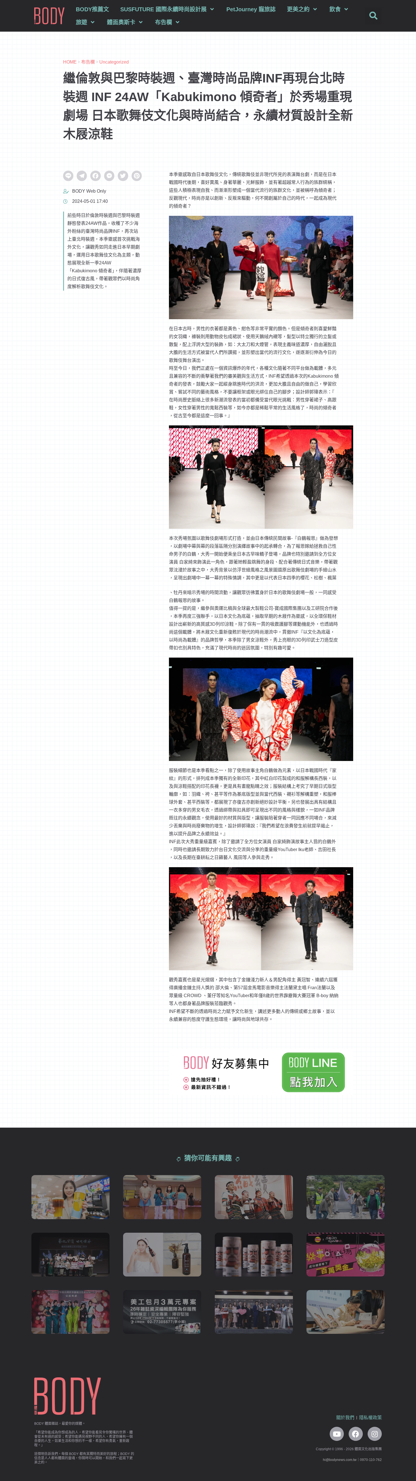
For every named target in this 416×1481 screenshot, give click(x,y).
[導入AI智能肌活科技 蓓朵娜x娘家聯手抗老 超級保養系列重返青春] (254, 1312)
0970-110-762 (371, 1460)
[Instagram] (375, 1434)
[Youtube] (337, 1434)
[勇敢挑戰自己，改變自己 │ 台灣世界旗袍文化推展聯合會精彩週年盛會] (70, 1312)
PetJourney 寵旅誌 (251, 9)
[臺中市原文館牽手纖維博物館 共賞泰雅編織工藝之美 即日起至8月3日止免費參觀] (254, 1197)
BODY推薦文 (92, 9)
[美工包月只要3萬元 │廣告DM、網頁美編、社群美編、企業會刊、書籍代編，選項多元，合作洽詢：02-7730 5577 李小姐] (162, 1312)
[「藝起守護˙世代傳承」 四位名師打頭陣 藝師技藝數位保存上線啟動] (70, 1254)
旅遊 (81, 22)
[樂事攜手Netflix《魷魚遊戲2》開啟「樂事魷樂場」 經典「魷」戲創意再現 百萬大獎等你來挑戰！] (345, 1254)
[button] (373, 15)
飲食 (335, 9)
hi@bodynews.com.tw (340, 1460)
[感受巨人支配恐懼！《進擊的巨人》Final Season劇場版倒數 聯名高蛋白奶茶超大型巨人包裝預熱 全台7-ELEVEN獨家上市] (254, 1254)
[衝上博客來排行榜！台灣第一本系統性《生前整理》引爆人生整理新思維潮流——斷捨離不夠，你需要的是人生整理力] (345, 1312)
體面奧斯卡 (121, 22)
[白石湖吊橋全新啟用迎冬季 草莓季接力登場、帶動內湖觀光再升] (345, 1197)
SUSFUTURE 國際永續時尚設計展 (163, 9)
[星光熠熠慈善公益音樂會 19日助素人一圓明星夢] (162, 1197)
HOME (70, 62)
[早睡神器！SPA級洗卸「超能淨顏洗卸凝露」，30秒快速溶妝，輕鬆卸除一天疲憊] (162, 1254)
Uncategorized (114, 62)
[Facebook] (356, 1434)
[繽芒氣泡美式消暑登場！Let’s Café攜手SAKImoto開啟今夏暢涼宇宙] (70, 1197)
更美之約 (298, 9)
